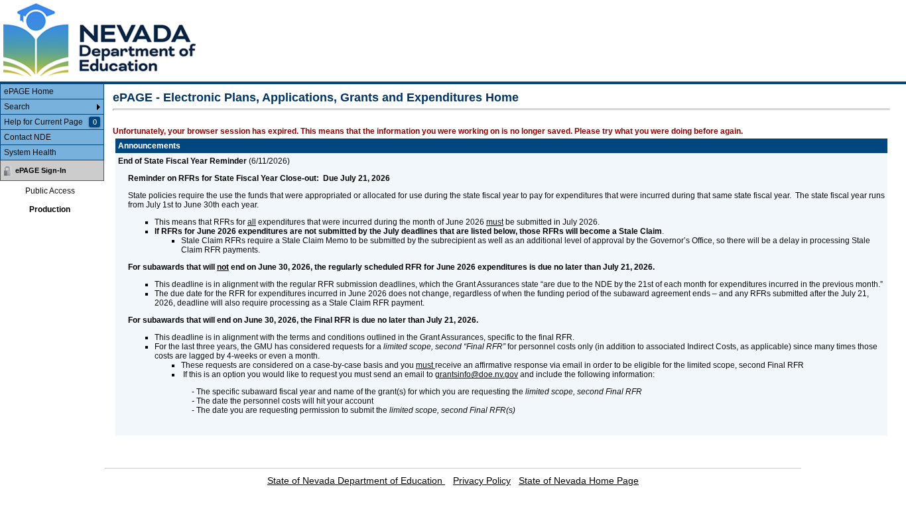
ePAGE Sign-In (40, 170)
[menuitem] (52, 91)
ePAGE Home (29, 91)
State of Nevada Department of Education (356, 480)
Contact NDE (27, 137)
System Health (30, 152)
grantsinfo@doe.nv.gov (476, 374)
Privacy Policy (482, 480)
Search (17, 106)
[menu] (52, 122)
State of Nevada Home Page (579, 480)
